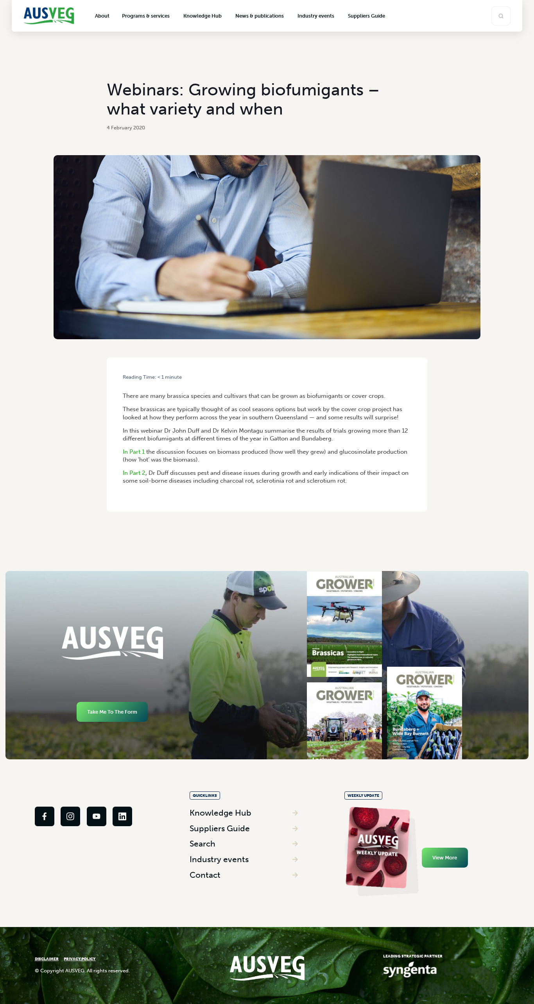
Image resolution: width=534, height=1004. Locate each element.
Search (202, 843)
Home (129, 383)
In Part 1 (134, 451)
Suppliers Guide (220, 828)
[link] (44, 816)
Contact (205, 875)
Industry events (219, 859)
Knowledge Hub (220, 813)
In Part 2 (134, 472)
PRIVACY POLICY (79, 958)
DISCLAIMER (47, 958)
